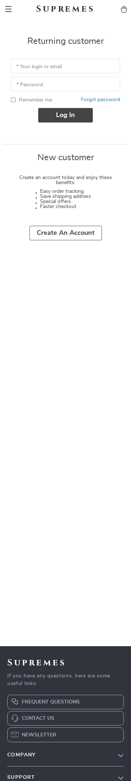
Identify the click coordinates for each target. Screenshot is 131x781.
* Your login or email (39, 66)
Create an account (66, 233)
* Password (29, 84)
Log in (65, 115)
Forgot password (100, 99)
